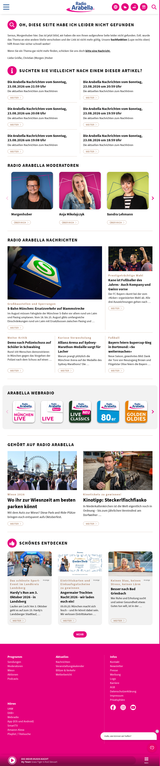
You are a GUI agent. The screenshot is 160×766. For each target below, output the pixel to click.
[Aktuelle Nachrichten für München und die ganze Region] (115, 7)
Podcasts (13, 678)
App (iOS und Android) (21, 721)
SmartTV (13, 725)
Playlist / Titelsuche (19, 734)
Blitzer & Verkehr (65, 670)
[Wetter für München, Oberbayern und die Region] (125, 7)
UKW (10, 708)
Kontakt (114, 662)
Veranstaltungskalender (70, 666)
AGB (112, 687)
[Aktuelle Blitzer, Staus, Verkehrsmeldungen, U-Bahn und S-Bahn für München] (134, 7)
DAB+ (11, 713)
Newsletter (116, 666)
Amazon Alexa (16, 730)
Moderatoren (15, 666)
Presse (114, 670)
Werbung (115, 674)
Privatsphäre (117, 700)
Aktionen (13, 674)
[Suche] (154, 7)
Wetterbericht (64, 674)
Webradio (13, 717)
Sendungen (14, 662)
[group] (23, 411)
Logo (113, 678)
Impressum (116, 695)
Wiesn (11, 670)
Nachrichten (63, 662)
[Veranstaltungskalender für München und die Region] (144, 7)
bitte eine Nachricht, (97, 51)
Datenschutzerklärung (123, 691)
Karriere (114, 683)
